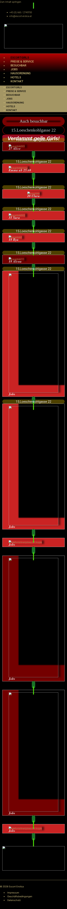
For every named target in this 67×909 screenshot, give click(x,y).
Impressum (13, 892)
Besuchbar (13, 95)
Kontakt (17, 81)
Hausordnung (21, 73)
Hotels (10, 106)
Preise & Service (16, 91)
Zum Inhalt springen (10, 1)
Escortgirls (14, 87)
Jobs (9, 98)
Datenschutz (14, 900)
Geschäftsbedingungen (19, 896)
